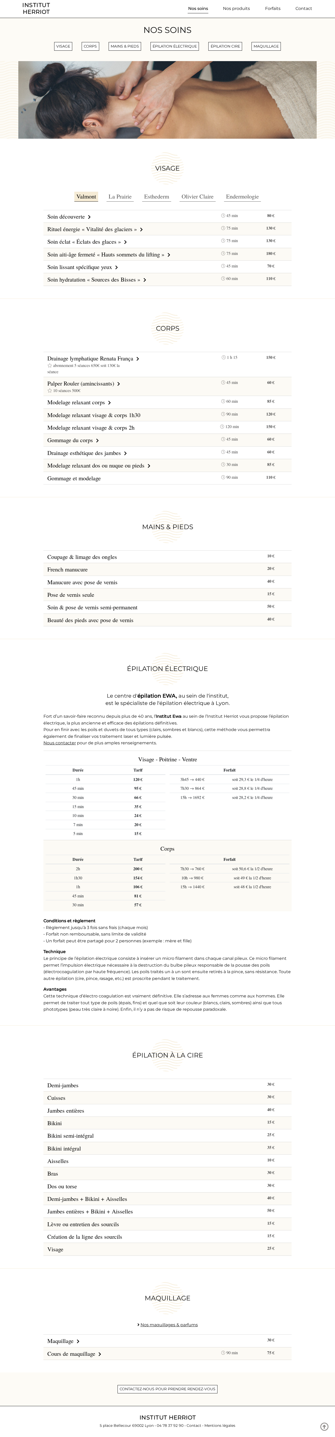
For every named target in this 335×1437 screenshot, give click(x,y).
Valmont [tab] (86, 196)
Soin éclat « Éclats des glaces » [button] (84, 241)
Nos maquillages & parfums (169, 1324)
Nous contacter (59, 742)
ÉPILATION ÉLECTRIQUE (175, 46)
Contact (303, 8)
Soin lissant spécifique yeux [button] (80, 267)
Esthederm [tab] (156, 196)
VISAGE (63, 46)
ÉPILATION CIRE (225, 46)
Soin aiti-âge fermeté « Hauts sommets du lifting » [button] (106, 254)
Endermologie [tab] (242, 196)
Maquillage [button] (61, 1341)
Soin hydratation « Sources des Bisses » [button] (94, 279)
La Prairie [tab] (120, 196)
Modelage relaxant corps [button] (77, 402)
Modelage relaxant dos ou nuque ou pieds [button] (96, 465)
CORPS (90, 46)
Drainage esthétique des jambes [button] (84, 453)
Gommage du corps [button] (70, 440)
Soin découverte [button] (66, 216)
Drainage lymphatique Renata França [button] (91, 358)
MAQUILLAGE (266, 46)
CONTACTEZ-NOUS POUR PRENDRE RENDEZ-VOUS (167, 1389)
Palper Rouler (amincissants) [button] (81, 383)
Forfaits (273, 8)
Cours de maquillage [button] (72, 1353)
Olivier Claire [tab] (198, 196)
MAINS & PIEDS (125, 46)
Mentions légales (219, 1425)
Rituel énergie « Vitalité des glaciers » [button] (92, 229)
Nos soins (198, 8)
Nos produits (236, 8)
